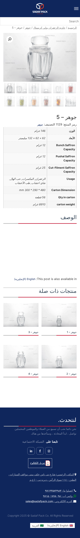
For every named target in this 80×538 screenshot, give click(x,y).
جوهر (28, 27)
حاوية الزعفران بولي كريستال (49, 27)
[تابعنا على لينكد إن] (31, 451)
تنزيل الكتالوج (38, 462)
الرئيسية (72, 27)
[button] (9, 39)
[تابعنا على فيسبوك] (40, 451)
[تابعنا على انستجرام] (49, 451)
